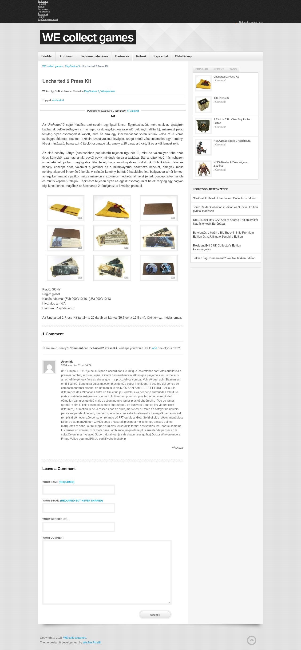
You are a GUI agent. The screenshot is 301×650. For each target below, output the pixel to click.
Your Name (58, 482)
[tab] (202, 69)
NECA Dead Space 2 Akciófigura (232, 140)
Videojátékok (107, 91)
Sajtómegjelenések (48, 19)
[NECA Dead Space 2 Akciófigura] (203, 147)
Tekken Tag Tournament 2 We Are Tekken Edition (224, 258)
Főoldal (42, 4)
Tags (233, 69)
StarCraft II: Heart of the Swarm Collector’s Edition (224, 198)
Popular (201, 69)
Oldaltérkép (44, 11)
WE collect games (87, 37)
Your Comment (53, 537)
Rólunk (41, 17)
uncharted (58, 100)
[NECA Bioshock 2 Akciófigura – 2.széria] (203, 169)
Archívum (43, 1)
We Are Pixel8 (92, 642)
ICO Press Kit (221, 98)
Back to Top (251, 640)
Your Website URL (55, 519)
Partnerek (43, 14)
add (154, 348)
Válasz (177, 447)
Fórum (41, 6)
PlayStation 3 (72, 66)
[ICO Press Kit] (203, 104)
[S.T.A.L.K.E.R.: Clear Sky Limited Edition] (203, 126)
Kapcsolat (43, 9)
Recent (219, 69)
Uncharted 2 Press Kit (226, 76)
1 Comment (133, 111)
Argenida (67, 361)
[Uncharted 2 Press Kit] (203, 83)
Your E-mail (72, 500)
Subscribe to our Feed (251, 22)
